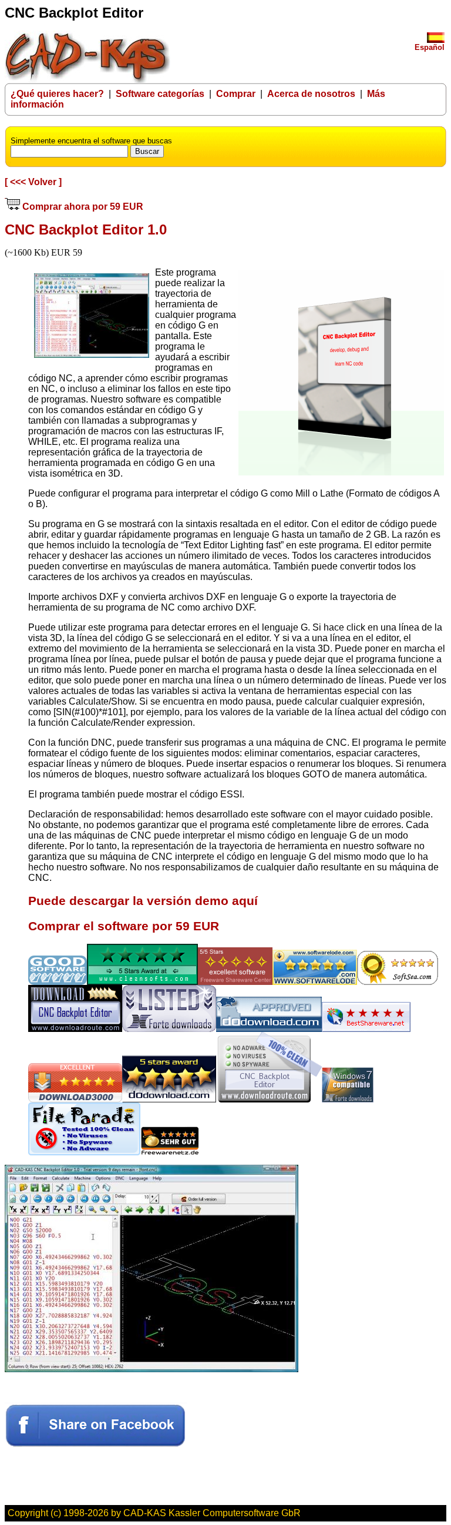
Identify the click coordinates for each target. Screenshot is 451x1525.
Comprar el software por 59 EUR (123, 926)
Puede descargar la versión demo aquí (143, 901)
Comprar (235, 94)
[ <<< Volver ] (33, 182)
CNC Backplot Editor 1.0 (86, 229)
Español (430, 47)
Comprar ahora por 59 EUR (81, 207)
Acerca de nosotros (311, 94)
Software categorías (160, 94)
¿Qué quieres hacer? (57, 94)
